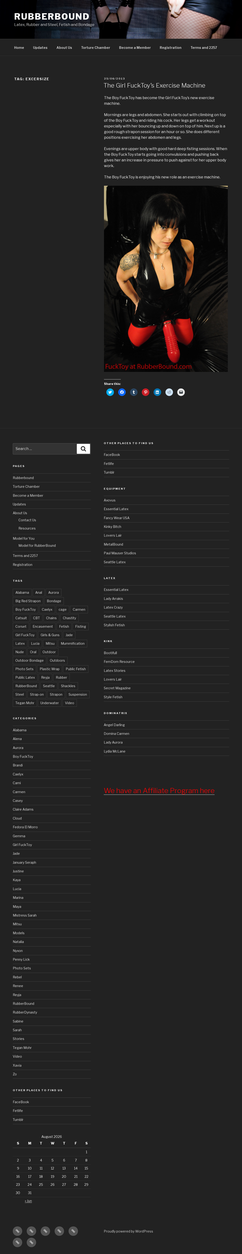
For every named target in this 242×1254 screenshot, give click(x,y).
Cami (17, 783)
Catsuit (21, 618)
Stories (18, 1039)
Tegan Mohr (24, 703)
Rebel (17, 977)
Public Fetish (76, 669)
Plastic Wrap (50, 669)
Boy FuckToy (25, 609)
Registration (171, 48)
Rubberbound (23, 478)
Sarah (17, 1030)
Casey (18, 801)
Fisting (80, 626)
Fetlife (18, 1111)
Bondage (54, 601)
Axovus (110, 500)
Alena (17, 739)
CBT (36, 618)
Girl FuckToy (25, 635)
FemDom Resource (119, 662)
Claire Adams (23, 809)
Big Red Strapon (28, 601)
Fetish (64, 626)
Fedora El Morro (25, 827)
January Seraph (24, 862)
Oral (33, 652)
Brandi (18, 765)
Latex (20, 643)
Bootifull (110, 653)
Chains (51, 618)
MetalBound (113, 544)
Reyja (45, 677)
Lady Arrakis (113, 599)
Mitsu (50, 643)
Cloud (17, 818)
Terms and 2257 (203, 48)
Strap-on (37, 694)
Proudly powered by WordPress (128, 1231)
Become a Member (135, 48)
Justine (18, 871)
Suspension (78, 694)
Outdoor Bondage (29, 660)
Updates (40, 48)
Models (19, 933)
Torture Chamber (95, 48)
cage (63, 609)
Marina (18, 898)
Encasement (43, 626)
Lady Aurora (113, 742)
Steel (19, 694)
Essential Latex (116, 509)
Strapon (56, 694)
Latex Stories (114, 671)
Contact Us (27, 520)
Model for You (24, 538)
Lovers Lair (113, 535)
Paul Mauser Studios (120, 553)
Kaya (17, 880)
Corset (20, 626)
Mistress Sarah (25, 915)
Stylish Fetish (114, 625)
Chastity (69, 618)
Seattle (49, 686)
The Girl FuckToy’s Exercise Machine (154, 85)
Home (19, 48)
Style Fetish (113, 697)
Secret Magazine (117, 688)
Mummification (73, 643)
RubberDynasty (25, 1012)
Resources (27, 528)
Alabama (22, 592)
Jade (69, 635)
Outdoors (57, 660)
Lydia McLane (114, 751)
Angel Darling (114, 725)
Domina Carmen (116, 734)
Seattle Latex (115, 562)
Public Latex (25, 677)
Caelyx (47, 609)
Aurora (53, 592)
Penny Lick (21, 959)
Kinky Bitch (112, 527)
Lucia (35, 643)
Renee (18, 986)
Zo (15, 1074)
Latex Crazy (113, 607)
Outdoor (49, 652)
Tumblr (18, 1120)
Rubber (61, 677)
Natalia (18, 942)
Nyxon (18, 951)
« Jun (28, 1201)
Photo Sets (24, 669)
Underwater (49, 703)
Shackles (68, 686)
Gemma (19, 836)
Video (69, 703)
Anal (38, 592)
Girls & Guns (50, 635)
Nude (19, 652)
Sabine (18, 1021)
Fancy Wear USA (117, 518)
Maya (17, 907)
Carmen (79, 609)
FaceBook (21, 1102)
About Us (64, 48)
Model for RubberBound (37, 545)
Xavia (17, 1065)
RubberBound (52, 16)
